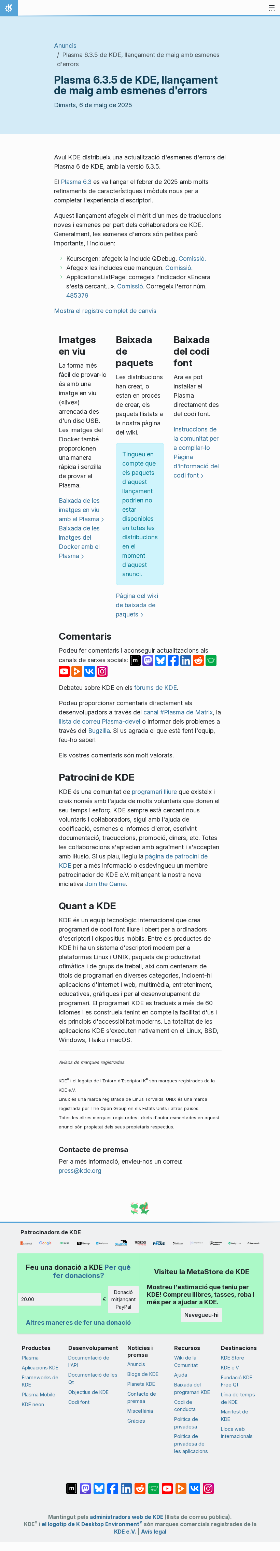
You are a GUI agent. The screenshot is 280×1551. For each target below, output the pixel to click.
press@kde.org (80, 1170)
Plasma (30, 1358)
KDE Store (232, 1358)
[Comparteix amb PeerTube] (77, 670)
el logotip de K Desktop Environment (92, 1524)
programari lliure (154, 791)
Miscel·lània (140, 1411)
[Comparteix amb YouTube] (65, 670)
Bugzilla (99, 730)
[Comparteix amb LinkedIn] (186, 660)
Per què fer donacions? (92, 1271)
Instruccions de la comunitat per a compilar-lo (196, 438)
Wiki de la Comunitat (186, 1361)
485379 (77, 295)
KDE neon (33, 1404)
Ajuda (180, 1375)
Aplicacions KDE (40, 1367)
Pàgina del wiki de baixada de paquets (137, 605)
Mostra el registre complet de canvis (105, 310)
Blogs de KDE (142, 1374)
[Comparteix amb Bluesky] (161, 660)
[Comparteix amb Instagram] (102, 670)
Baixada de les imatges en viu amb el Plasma (79, 510)
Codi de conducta (185, 1405)
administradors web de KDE (126, 1517)
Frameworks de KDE (40, 1381)
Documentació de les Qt (92, 1378)
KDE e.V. (230, 1367)
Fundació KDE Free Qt (236, 1381)
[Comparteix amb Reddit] (199, 660)
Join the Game (105, 883)
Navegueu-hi (201, 1314)
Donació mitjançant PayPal (123, 1299)
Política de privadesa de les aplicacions (191, 1443)
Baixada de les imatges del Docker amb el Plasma (79, 542)
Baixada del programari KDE (192, 1388)
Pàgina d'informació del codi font (196, 466)
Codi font (78, 1402)
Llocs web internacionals (237, 1432)
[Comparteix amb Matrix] (136, 660)
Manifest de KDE (234, 1415)
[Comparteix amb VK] (90, 670)
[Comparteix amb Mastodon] (148, 660)
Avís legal (153, 1531)
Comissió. (192, 258)
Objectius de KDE (88, 1392)
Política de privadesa (186, 1422)
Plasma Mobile (38, 1394)
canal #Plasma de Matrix (178, 712)
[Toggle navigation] (272, 8)
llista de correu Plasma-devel (99, 721)
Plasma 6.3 (76, 181)
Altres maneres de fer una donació (78, 1322)
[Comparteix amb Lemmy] (211, 660)
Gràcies (136, 1421)
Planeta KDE (141, 1384)
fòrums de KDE (155, 687)
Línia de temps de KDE (238, 1398)
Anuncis (65, 45)
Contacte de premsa (141, 1397)
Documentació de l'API (88, 1361)
